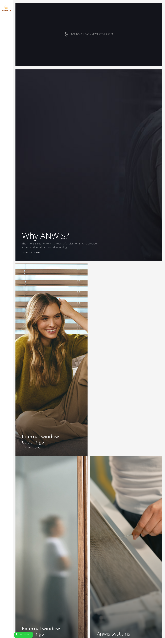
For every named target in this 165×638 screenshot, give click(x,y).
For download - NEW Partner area (92, 34)
